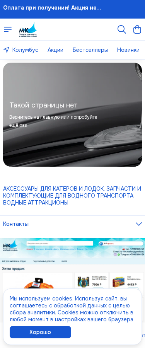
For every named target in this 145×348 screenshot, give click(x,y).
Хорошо (40, 332)
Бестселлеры (90, 49)
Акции (55, 49)
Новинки (128, 49)
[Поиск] (121, 29)
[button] (72, 223)
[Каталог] (7, 29)
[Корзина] (137, 29)
